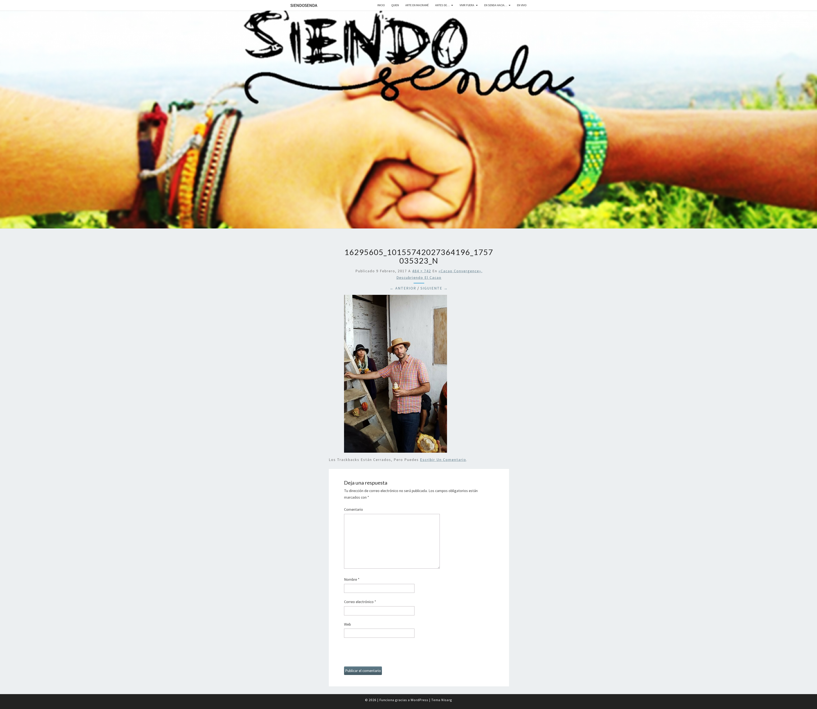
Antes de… (442, 5)
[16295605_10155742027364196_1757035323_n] (395, 375)
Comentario (353, 509)
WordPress (419, 700)
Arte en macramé (417, 5)
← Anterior (403, 288)
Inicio (381, 5)
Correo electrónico (360, 601)
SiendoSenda (303, 5)
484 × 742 (421, 270)
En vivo (522, 5)
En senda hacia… (495, 5)
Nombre (352, 579)
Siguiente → (434, 288)
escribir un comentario (443, 459)
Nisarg (446, 700)
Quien (395, 5)
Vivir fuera (467, 5)
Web (347, 624)
